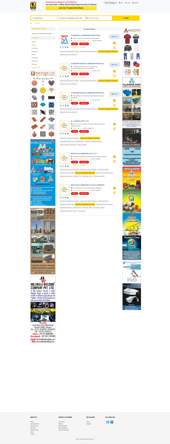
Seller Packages (62, 426)
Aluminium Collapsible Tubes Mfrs (108, 51)
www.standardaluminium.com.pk (82, 40)
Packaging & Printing (39, 28)
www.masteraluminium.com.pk (81, 159)
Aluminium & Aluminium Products (69, 51)
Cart (121, 2)
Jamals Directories (63, 430)
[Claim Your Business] (114, 48)
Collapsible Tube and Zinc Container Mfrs (71, 141)
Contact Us (61, 421)
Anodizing (82, 211)
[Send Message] (114, 43)
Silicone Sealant (81, 145)
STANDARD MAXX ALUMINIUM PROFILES (87, 64)
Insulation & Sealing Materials (93, 141)
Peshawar (34, 64)
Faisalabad (35, 48)
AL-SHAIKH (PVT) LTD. (80, 121)
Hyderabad (35, 58)
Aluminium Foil (77, 176)
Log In (128, 2)
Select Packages (110, 3)
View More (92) (35, 67)
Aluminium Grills (87, 176)
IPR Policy (33, 428)
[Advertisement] (42, 372)
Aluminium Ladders (98, 176)
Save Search (90, 29)
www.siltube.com (78, 128)
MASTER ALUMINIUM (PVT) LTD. (84, 154)
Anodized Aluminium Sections (68, 211)
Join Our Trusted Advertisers (71, 7)
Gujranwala (35, 61)
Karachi (34, 42)
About (32, 421)
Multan (33, 54)
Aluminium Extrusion (66, 176)
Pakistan (37, 23)
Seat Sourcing (34, 426)
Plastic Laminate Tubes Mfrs (68, 145)
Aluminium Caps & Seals (67, 173)
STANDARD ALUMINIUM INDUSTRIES (86, 35)
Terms (32, 432)
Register (136, 2)
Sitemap (60, 424)
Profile (74, 44)
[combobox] (42, 33)
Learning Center (34, 424)
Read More (84, 44)
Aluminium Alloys (103, 169)
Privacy (32, 434)
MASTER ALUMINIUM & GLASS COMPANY (88, 185)
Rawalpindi (35, 51)
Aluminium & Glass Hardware (88, 51)
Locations (35, 38)
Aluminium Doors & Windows (68, 54)
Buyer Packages (62, 428)
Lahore (34, 45)
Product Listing (34, 430)
